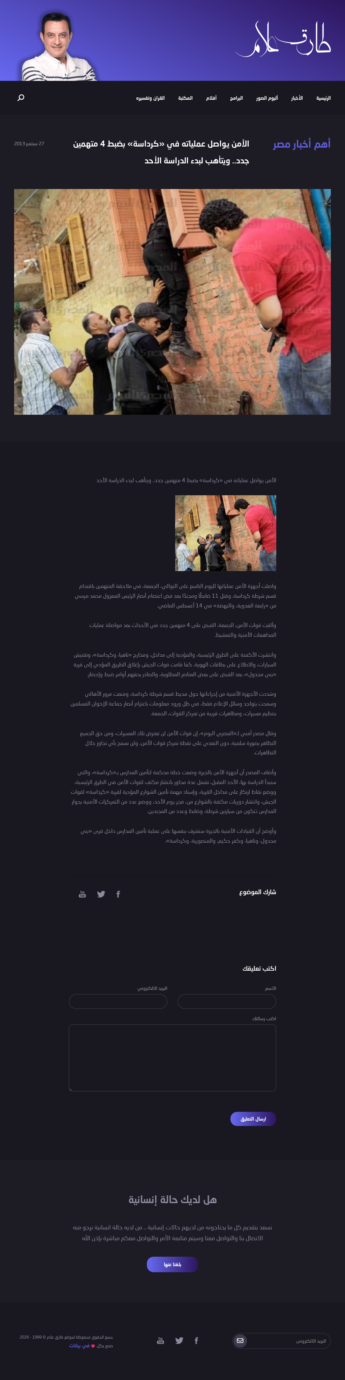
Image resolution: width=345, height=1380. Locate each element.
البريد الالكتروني (152, 988)
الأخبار (297, 98)
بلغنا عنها (172, 1264)
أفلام (211, 98)
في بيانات (79, 1345)
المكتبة (185, 98)
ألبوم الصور (267, 98)
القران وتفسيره (150, 98)
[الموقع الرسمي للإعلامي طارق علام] (283, 38)
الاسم (270, 988)
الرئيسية (323, 98)
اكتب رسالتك (264, 1018)
